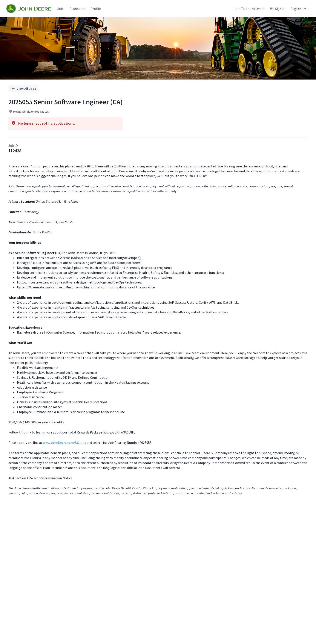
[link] (28, 8)
